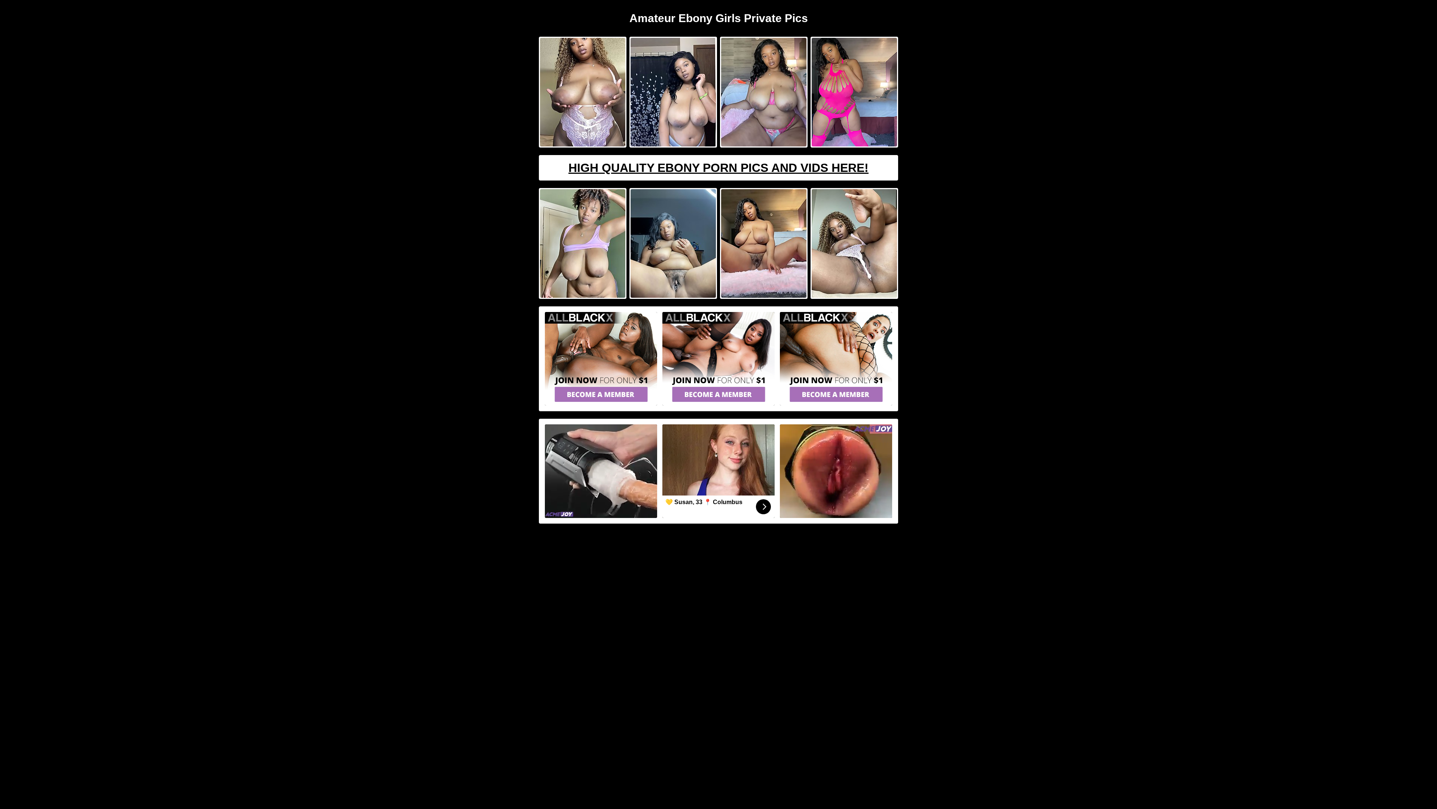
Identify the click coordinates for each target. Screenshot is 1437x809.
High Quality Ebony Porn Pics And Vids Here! (718, 168)
